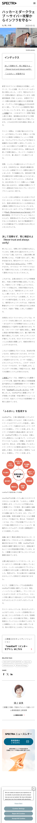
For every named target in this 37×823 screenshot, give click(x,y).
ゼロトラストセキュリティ (15, 263)
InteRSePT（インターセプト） (18, 389)
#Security (27, 662)
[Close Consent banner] (33, 788)
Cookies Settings (19, 808)
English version (30, 50)
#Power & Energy (21, 665)
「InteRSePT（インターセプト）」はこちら (16, 647)
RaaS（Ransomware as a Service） (18, 212)
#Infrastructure (8, 665)
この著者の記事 (18, 715)
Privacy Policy (18, 803)
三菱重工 (5, 377)
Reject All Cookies (18, 813)
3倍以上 (21, 104)
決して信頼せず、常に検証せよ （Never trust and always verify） (18, 67)
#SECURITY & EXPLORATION (12, 662)
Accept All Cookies (18, 818)
